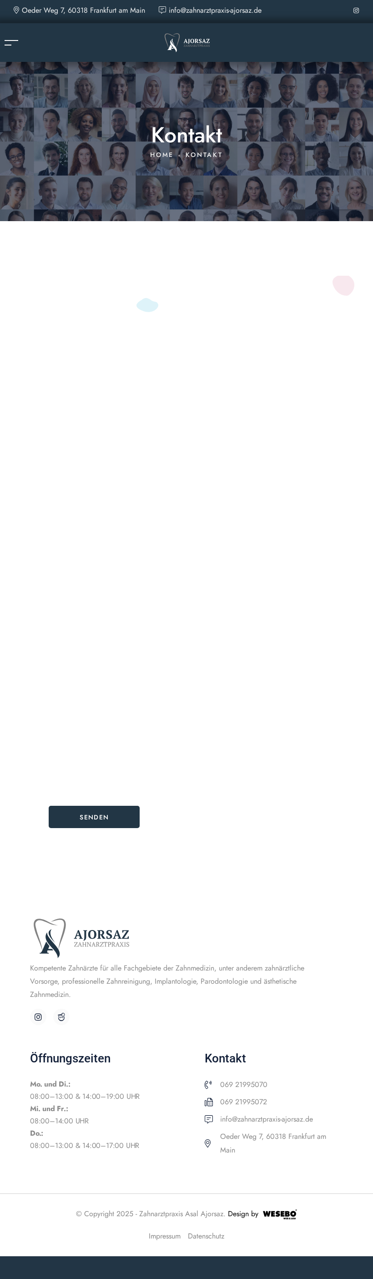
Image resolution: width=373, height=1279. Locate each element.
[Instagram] (38, 1017)
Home (162, 154)
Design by (243, 1213)
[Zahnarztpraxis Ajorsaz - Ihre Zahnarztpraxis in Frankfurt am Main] (187, 41)
